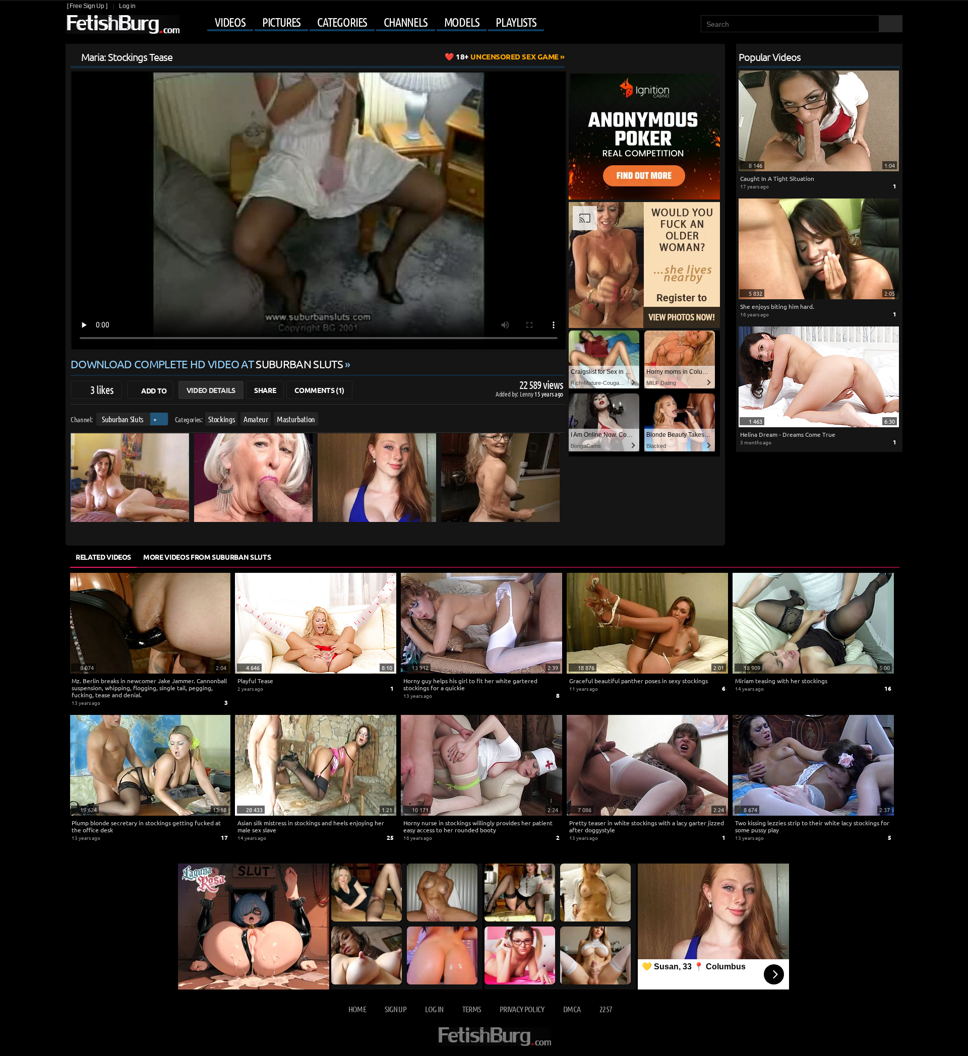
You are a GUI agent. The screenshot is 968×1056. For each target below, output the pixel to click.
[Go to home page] (122, 24)
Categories (342, 22)
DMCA (571, 1009)
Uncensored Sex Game (507, 56)
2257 (605, 1009)
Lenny (527, 393)
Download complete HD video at (207, 363)
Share (265, 389)
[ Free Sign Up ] (87, 6)
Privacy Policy (522, 1009)
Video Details (211, 389)
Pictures (281, 22)
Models (461, 22)
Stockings (221, 419)
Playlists (516, 22)
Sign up (395, 1009)
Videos (230, 22)
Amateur (256, 419)
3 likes (101, 389)
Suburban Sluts (122, 419)
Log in (127, 6)
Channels (405, 22)
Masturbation (296, 419)
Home (357, 1009)
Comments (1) (319, 389)
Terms (471, 1009)
